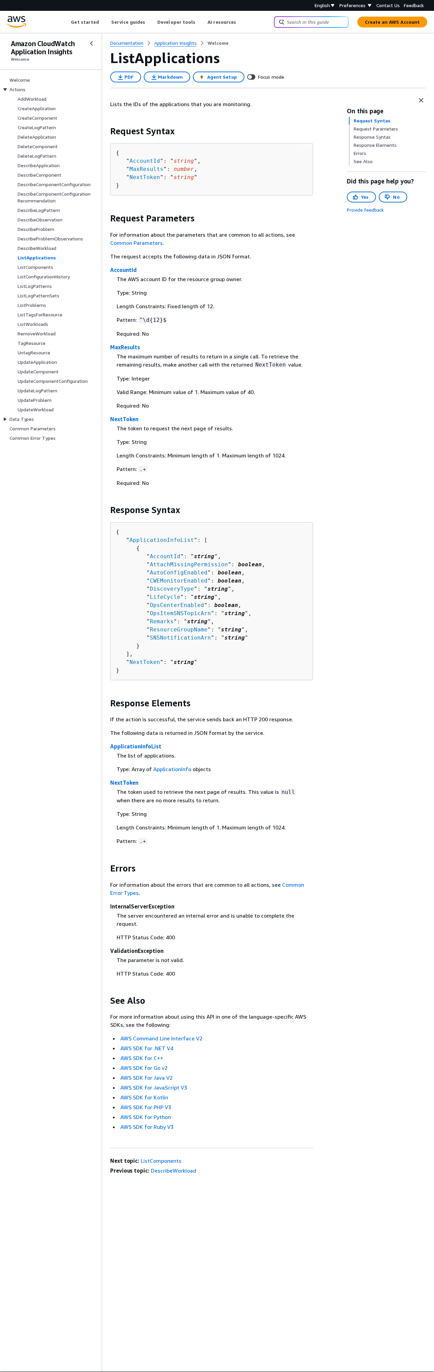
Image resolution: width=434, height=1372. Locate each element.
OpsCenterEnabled (177, 605)
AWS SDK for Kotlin (144, 1097)
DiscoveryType (172, 589)
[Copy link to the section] (105, 131)
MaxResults (146, 169)
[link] (218, 43)
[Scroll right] (241, 22)
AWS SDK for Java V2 (146, 1077)
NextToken (145, 177)
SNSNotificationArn (180, 637)
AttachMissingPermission (189, 564)
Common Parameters (136, 242)
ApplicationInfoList (162, 540)
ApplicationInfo (172, 769)
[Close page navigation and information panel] (421, 100)
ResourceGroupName (179, 629)
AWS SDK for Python (145, 1117)
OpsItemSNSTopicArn (180, 613)
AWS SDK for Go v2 (143, 1067)
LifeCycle (165, 597)
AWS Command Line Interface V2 (161, 1038)
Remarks (162, 621)
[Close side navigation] (91, 43)
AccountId (145, 161)
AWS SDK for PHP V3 (145, 1107)
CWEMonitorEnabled (179, 580)
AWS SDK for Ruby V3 (147, 1126)
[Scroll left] (66, 22)
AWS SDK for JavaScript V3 (153, 1087)
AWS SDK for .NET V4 (146, 1048)
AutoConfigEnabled (179, 572)
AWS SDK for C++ (141, 1058)
